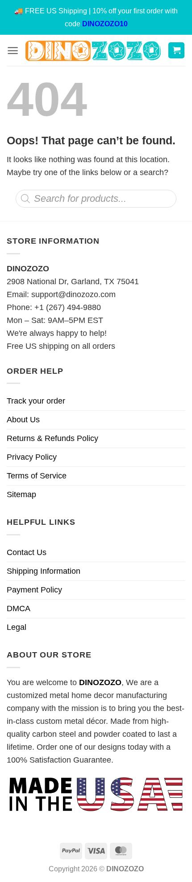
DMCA (18, 608)
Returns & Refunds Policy (52, 438)
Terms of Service (37, 475)
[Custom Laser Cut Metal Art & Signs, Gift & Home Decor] (93, 50)
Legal (16, 627)
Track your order (36, 400)
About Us (23, 419)
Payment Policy (34, 589)
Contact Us (26, 552)
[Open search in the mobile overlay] (96, 199)
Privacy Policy (32, 457)
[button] (13, 50)
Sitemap (21, 494)
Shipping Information (43, 571)
